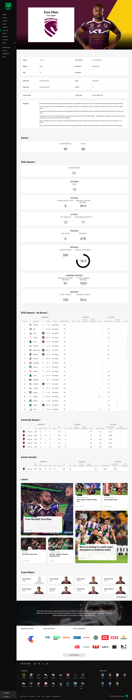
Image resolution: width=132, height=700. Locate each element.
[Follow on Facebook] (39, 663)
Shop (4, 57)
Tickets (5, 50)
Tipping (5, 39)
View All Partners (74, 655)
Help (43, 696)
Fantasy (5, 36)
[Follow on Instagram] (47, 663)
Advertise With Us (56, 696)
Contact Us (48, 696)
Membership (6, 47)
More (4, 43)
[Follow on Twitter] (43, 663)
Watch (5, 17)
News (4, 14)
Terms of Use (23, 696)
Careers (38, 696)
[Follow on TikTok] (35, 663)
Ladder (5, 27)
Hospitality (6, 53)
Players (5, 30)
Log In (7, 696)
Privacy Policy (31, 696)
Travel (5, 21)
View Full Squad (121, 597)
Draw (4, 24)
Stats (5, 33)
